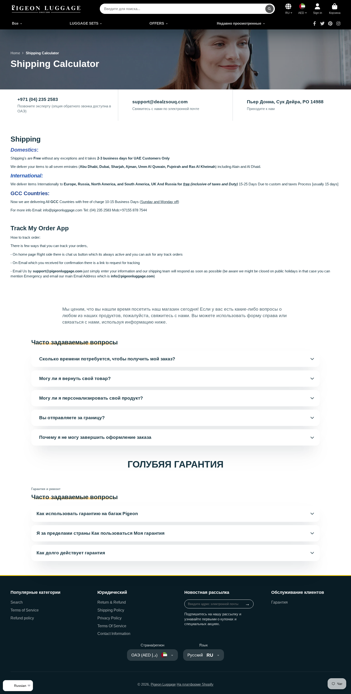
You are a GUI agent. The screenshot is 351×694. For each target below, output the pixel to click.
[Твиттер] (322, 23)
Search (17, 602)
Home (15, 53)
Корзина (334, 8)
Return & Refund (111, 602)
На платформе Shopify (195, 684)
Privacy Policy (109, 618)
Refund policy (22, 618)
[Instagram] (338, 23)
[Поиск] (269, 9)
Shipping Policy (110, 610)
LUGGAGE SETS (84, 23)
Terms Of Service (111, 626)
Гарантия (279, 602)
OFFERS (156, 23)
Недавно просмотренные (239, 23)
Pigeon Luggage (163, 684)
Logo (46, 8)
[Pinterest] (330, 23)
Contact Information (113, 633)
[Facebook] (314, 23)
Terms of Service (25, 610)
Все (15, 23)
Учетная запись (317, 8)
